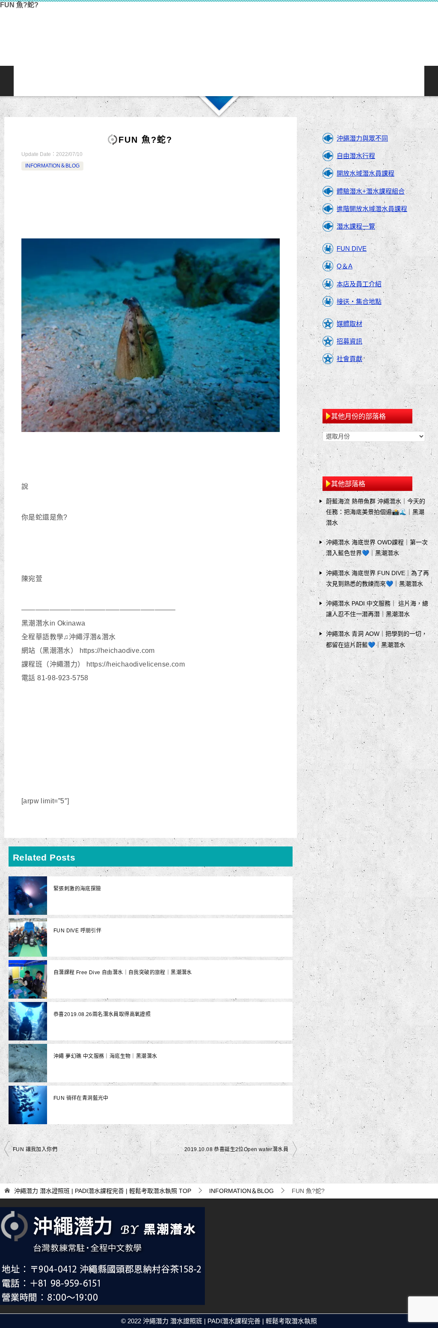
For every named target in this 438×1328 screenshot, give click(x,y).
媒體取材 (349, 323)
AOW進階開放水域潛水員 (137, 81)
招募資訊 (349, 341)
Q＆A (344, 266)
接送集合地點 (273, 81)
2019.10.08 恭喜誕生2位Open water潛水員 (236, 1149)
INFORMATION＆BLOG (383, 81)
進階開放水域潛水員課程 (372, 208)
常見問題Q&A (301, 81)
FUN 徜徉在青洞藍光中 (81, 1098)
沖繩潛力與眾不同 (54, 81)
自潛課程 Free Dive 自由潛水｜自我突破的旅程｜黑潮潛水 (122, 972)
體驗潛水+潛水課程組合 (371, 191)
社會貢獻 (349, 358)
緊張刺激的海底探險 (77, 889)
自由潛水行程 (356, 155)
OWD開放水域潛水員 (109, 81)
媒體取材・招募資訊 (410, 81)
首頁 (27, 81)
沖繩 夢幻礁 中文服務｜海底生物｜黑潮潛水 (105, 1056)
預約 (356, 81)
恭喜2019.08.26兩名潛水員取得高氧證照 (102, 1014)
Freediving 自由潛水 (82, 81)
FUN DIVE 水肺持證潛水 (164, 81)
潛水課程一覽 (219, 81)
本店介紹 (246, 81)
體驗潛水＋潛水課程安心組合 (191, 81)
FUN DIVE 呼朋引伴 (77, 931)
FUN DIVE (352, 248)
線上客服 (328, 81)
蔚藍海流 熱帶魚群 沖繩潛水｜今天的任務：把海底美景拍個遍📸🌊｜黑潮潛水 (375, 512)
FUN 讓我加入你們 (35, 1149)
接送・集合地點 (359, 301)
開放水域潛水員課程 (365, 173)
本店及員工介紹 (359, 284)
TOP (102, 1190)
